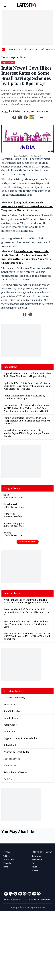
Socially (32, 49)
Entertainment (42, 852)
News (5, 867)
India (6, 852)
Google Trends (12, 488)
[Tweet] (30, 314)
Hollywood (37, 859)
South (34, 867)
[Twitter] (11, 894)
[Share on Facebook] (25, 314)
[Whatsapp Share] (26, 117)
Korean (35, 870)
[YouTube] (20, 894)
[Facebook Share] (14, 117)
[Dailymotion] (15, 894)
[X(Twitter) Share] (20, 117)
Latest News (10, 367)
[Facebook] (6, 894)
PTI (6, 111)
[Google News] (34, 894)
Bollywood (37, 856)
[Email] (39, 894)
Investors (45, 899)
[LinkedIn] (29, 894)
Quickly (15, 49)
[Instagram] (25, 894)
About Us (8, 899)
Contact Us (34, 899)
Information (8, 859)
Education (7, 863)
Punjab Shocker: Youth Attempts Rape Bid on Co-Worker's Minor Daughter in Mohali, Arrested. (27, 206)
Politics (6, 856)
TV (33, 863)
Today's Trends (27, 542)
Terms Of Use (20, 899)
